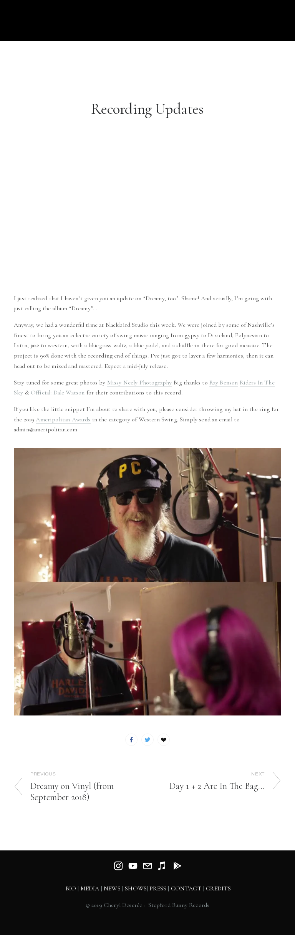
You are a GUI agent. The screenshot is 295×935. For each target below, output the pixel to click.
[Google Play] (176, 865)
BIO (71, 888)
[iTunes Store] (162, 865)
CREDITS (218, 888)
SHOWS (136, 888)
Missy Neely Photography (139, 382)
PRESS (157, 888)
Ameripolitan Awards (63, 419)
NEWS (112, 888)
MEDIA (90, 888)
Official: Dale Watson (58, 392)
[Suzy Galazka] (133, 865)
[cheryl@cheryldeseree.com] (147, 865)
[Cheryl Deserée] (118, 865)
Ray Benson (223, 382)
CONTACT (186, 888)
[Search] (76, 20)
